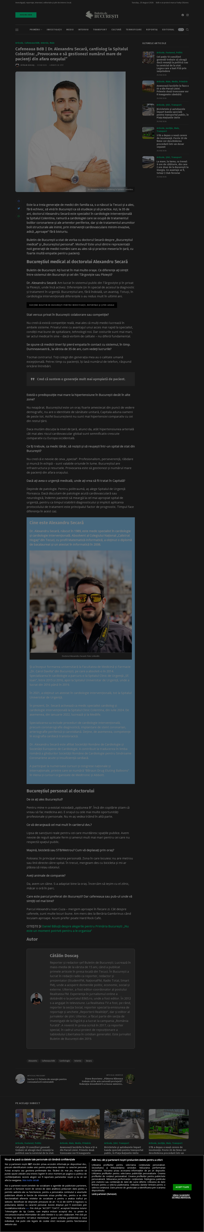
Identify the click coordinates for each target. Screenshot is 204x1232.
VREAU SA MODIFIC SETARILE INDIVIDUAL (181, 1196)
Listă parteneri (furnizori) (104, 1194)
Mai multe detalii (30, 1180)
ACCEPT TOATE (182, 1187)
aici (27, 1208)
